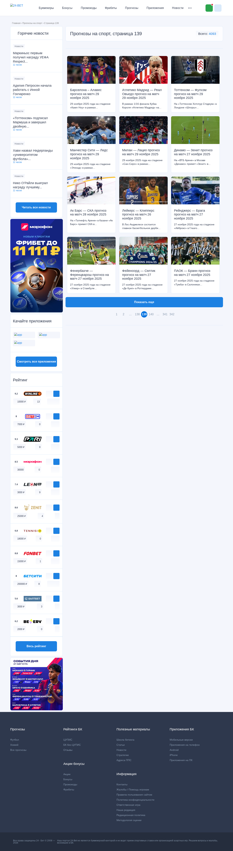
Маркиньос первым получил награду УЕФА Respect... (31, 57)
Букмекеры (46, 7)
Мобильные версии (181, 739)
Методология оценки (128, 820)
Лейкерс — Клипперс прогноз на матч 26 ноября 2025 (138, 214)
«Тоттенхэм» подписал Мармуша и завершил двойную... (30, 122)
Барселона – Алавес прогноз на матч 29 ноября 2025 (86, 94)
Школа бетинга (125, 739)
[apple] (57, 401)
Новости (177, 7)
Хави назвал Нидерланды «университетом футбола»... (33, 155)
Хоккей (14, 744)
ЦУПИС (67, 739)
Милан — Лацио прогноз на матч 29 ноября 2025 (141, 152)
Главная (16, 23)
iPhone (174, 755)
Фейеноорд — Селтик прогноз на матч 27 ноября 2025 (138, 274)
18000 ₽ (21, 538)
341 (165, 314)
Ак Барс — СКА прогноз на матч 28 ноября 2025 (88, 212)
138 (137, 314)
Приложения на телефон (185, 744)
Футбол (14, 739)
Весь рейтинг (36, 646)
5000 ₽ (21, 447)
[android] (53, 401)
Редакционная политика (130, 815)
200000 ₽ (22, 584)
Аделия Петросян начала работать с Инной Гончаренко (32, 90)
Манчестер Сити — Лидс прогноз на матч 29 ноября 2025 (89, 154)
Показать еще (144, 302)
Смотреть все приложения (36, 361)
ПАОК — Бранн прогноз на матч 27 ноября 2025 (192, 273)
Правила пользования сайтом (134, 794)
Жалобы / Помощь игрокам (132, 789)
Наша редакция (125, 809)
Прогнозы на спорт (32, 23)
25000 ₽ (21, 516)
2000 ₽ (21, 629)
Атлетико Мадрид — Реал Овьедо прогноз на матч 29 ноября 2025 (142, 94)
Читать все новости (36, 207)
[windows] (49, 401)
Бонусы (67, 7)
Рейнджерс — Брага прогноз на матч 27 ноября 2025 (189, 214)
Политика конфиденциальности (135, 799)
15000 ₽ (21, 561)
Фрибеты (111, 7)
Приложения (155, 7)
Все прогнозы (18, 749)
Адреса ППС (123, 760)
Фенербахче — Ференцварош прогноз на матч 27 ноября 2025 (89, 274)
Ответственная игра (128, 804)
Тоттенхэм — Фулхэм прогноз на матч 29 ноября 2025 (190, 94)
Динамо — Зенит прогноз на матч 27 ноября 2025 (193, 152)
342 (171, 314)
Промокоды (89, 7)
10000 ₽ (21, 401)
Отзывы (67, 749)
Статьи (120, 744)
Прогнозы (131, 7)
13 (38, 401)
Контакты (121, 784)
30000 (20, 469)
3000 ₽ (21, 492)
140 (151, 314)
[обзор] (49, 394)
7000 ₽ (21, 424)
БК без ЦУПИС (72, 744)
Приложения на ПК (181, 760)
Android (174, 749)
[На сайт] (56, 394)
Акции (66, 774)
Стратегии (122, 755)
